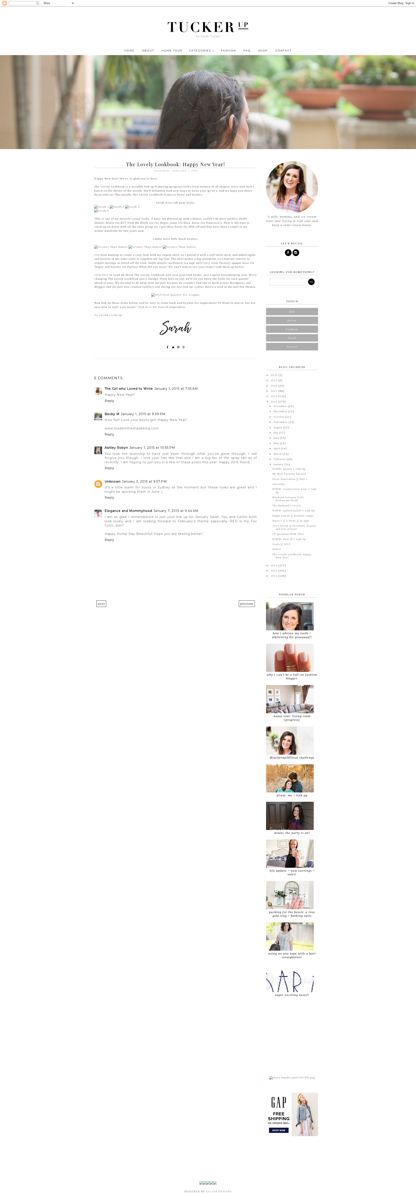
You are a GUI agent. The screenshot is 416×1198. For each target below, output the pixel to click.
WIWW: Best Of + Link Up (289, 539)
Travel (292, 346)
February (280, 459)
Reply (109, 401)
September (281, 422)
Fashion (292, 329)
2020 (274, 375)
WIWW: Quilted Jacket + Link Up (293, 510)
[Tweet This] (173, 347)
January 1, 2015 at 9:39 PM (143, 414)
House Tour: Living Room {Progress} (292, 718)
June (277, 438)
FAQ (247, 50)
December (281, 406)
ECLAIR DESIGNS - (219, 1191)
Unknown (113, 481)
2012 (274, 576)
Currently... (279, 484)
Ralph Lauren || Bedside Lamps (293, 516)
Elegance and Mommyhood (128, 511)
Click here (101, 275)
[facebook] (288, 252)
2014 (274, 565)
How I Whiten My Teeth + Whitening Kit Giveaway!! (292, 635)
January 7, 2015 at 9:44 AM (175, 511)
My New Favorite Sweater (289, 474)
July (276, 433)
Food (292, 338)
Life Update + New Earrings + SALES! (292, 872)
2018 (274, 386)
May (277, 443)
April (277, 448)
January (279, 464)
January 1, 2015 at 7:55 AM (176, 389)
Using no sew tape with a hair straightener (292, 955)
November (281, 411)
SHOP (263, 50)
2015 (274, 402)
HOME (129, 50)
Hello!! (276, 549)
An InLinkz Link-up (108, 315)
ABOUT (148, 50)
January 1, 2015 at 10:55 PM (152, 448)
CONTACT (283, 50)
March (278, 454)
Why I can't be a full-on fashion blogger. (292, 676)
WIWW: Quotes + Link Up (289, 469)
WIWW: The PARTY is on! (292, 833)
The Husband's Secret (286, 506)
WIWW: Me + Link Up (291, 795)
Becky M (112, 414)
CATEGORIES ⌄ (201, 50)
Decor (292, 320)
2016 (274, 396)
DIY (292, 311)
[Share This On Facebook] (168, 347)
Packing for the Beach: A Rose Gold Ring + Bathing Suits (292, 914)
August (278, 427)
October (279, 417)
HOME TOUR (172, 50)
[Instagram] (295, 252)
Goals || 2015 (281, 544)
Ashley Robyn (116, 448)
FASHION (228, 50)
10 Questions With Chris (288, 534)
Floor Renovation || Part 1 (290, 479)
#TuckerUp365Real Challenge (292, 757)
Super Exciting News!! (292, 995)
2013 (274, 571)
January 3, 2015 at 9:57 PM (144, 481)
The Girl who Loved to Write (129, 389)
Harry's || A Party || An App (290, 521)
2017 (274, 391)
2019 (274, 380)
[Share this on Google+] (184, 347)
